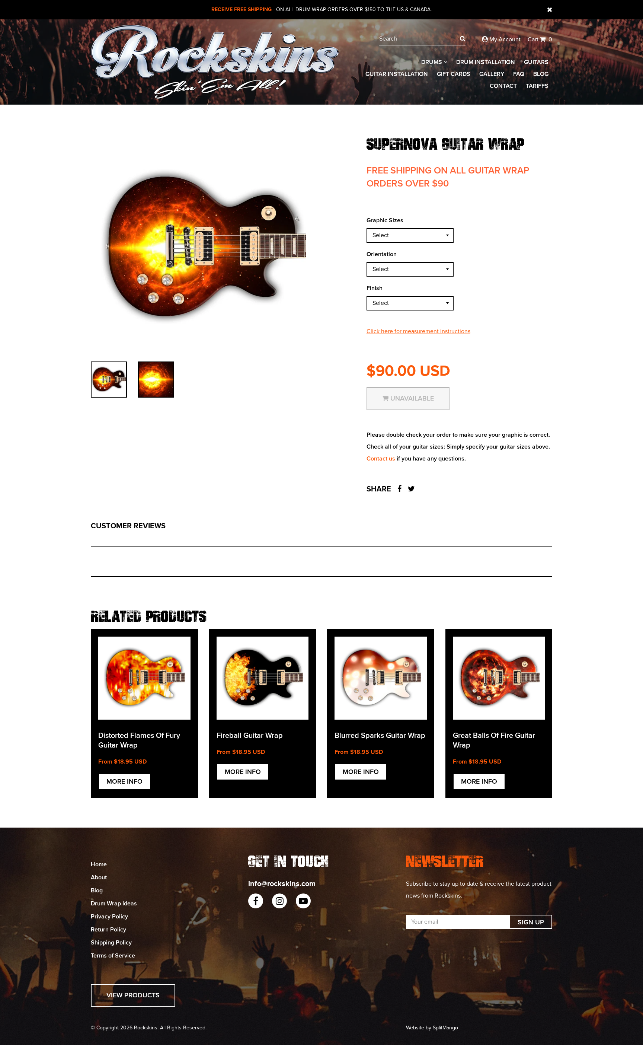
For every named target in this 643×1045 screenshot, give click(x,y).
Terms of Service (113, 955)
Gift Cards (453, 74)
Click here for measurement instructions (418, 331)
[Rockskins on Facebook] (255, 900)
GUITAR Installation (396, 74)
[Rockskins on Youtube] (303, 900)
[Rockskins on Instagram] (279, 900)
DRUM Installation (485, 62)
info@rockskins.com (282, 883)
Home (99, 864)
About (99, 877)
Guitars (536, 62)
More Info (124, 781)
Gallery (491, 74)
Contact (503, 86)
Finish (375, 288)
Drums (432, 62)
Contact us (381, 458)
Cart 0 (540, 39)
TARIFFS (537, 86)
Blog (540, 74)
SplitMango (445, 1028)
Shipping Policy (111, 942)
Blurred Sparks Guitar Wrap (380, 735)
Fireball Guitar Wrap (250, 735)
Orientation (382, 254)
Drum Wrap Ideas (114, 903)
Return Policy (108, 929)
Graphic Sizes (385, 220)
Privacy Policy (109, 916)
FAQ (518, 74)
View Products (133, 995)
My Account (504, 39)
